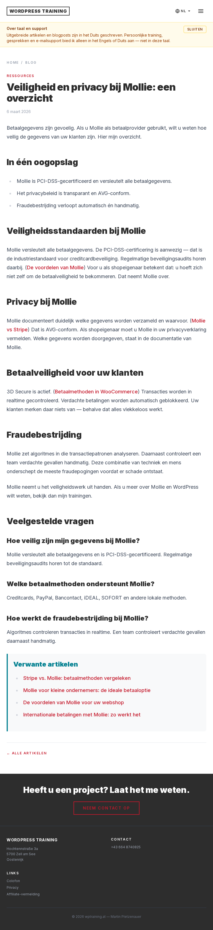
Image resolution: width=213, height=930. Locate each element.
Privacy (13, 887)
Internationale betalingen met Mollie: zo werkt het (82, 715)
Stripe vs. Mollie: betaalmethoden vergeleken (77, 678)
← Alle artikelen (27, 753)
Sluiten (195, 29)
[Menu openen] (200, 11)
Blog (31, 62)
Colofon (13, 881)
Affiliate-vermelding (23, 894)
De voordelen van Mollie (55, 267)
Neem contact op (106, 808)
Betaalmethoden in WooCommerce (96, 391)
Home (13, 62)
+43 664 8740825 (126, 847)
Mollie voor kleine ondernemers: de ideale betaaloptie (87, 690)
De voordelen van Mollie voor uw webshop (73, 702)
